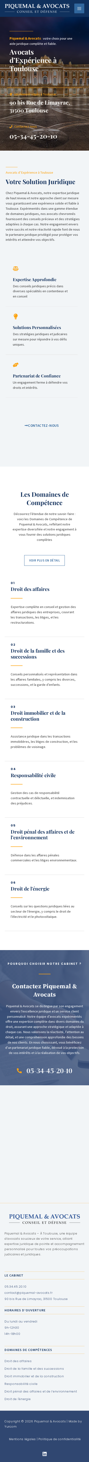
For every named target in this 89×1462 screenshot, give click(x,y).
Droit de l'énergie (30, 888)
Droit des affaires (30, 589)
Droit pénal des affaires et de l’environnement (43, 834)
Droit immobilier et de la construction (38, 716)
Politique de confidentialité (59, 1439)
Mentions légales (22, 1439)
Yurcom (11, 1427)
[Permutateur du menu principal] (79, 9)
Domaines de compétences (28, 1350)
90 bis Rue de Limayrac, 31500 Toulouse (39, 106)
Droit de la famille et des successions (38, 653)
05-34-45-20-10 (33, 135)
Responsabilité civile (33, 775)
